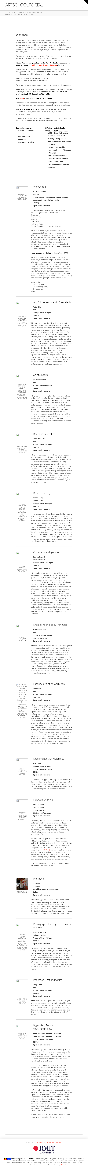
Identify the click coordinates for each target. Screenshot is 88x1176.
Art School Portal (24, 5)
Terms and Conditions (54, 1142)
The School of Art (40, 1142)
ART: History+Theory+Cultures (44, 65)
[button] (80, 5)
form (22, 98)
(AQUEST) (46, 850)
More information (67, 1165)
